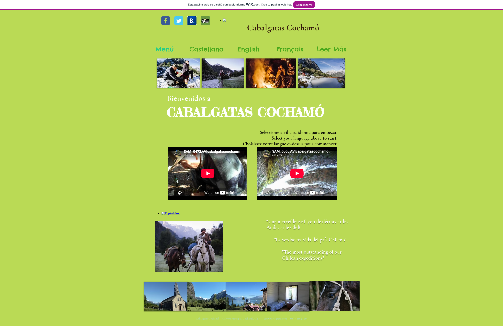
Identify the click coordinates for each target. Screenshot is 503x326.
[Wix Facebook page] (165, 20)
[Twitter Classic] (178, 20)
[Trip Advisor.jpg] (205, 20)
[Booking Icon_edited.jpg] (191, 20)
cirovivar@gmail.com (275, 318)
